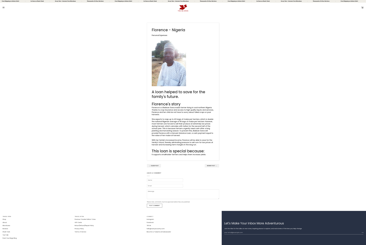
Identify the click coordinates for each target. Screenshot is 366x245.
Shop (4, 219)
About (5, 222)
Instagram (150, 219)
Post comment (154, 205)
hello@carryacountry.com (156, 229)
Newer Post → (212, 165)
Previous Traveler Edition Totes (85, 219)
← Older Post (154, 165)
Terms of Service (80, 232)
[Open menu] (5, 7)
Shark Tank (6, 232)
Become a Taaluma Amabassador (159, 232)
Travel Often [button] (79, 216)
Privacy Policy (79, 229)
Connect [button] (150, 216)
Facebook (150, 222)
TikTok (149, 225)
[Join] (360, 232)
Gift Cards (78, 222)
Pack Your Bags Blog (10, 238)
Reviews (5, 229)
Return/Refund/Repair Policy (84, 225)
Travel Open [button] (7, 216)
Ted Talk (5, 235)
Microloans (6, 225)
